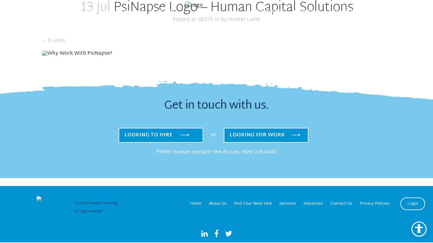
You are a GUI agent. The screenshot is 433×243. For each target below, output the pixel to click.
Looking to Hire (148, 135)
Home (196, 203)
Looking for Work (257, 135)
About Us (218, 203)
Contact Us (341, 203)
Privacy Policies (374, 203)
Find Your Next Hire (253, 203)
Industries (313, 203)
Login (412, 203)
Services (287, 203)
